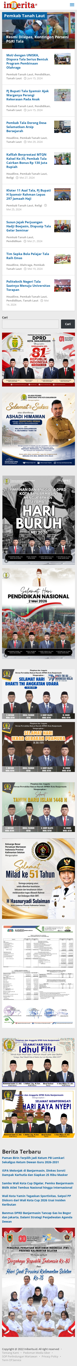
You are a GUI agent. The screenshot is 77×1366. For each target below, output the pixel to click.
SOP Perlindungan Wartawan (19, 1356)
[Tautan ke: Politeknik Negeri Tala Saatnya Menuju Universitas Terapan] (62, 285)
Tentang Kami (10, 1353)
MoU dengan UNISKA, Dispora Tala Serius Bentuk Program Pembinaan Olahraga (27, 61)
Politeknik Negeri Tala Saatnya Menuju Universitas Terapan (28, 285)
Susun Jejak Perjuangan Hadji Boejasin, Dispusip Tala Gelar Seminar (28, 226)
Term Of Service (11, 1360)
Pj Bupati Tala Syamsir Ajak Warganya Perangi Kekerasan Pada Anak (27, 95)
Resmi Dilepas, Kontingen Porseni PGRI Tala (37, 39)
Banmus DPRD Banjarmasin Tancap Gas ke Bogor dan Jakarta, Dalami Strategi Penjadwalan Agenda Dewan (37, 1217)
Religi (10, 177)
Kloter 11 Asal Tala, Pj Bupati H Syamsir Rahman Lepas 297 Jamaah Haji (28, 194)
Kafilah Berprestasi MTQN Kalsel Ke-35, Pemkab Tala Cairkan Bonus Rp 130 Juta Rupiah (26, 160)
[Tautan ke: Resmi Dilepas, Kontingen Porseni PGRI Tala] (38, 30)
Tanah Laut (14, 78)
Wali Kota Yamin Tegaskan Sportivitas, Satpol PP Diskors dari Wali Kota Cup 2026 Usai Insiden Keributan (36, 1200)
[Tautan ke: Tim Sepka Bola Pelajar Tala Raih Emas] (62, 257)
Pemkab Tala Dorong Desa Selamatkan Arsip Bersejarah (26, 127)
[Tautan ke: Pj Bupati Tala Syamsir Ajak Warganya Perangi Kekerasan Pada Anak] (62, 94)
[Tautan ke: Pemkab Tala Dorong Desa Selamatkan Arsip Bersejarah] (62, 126)
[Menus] (72, 5)
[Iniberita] (20, 5)
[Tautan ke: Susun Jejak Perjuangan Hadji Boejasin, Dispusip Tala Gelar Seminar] (62, 226)
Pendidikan (42, 74)
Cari (5, 317)
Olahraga (26, 265)
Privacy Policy (50, 1356)
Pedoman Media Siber (36, 1353)
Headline (12, 138)
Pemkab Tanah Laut (19, 74)
